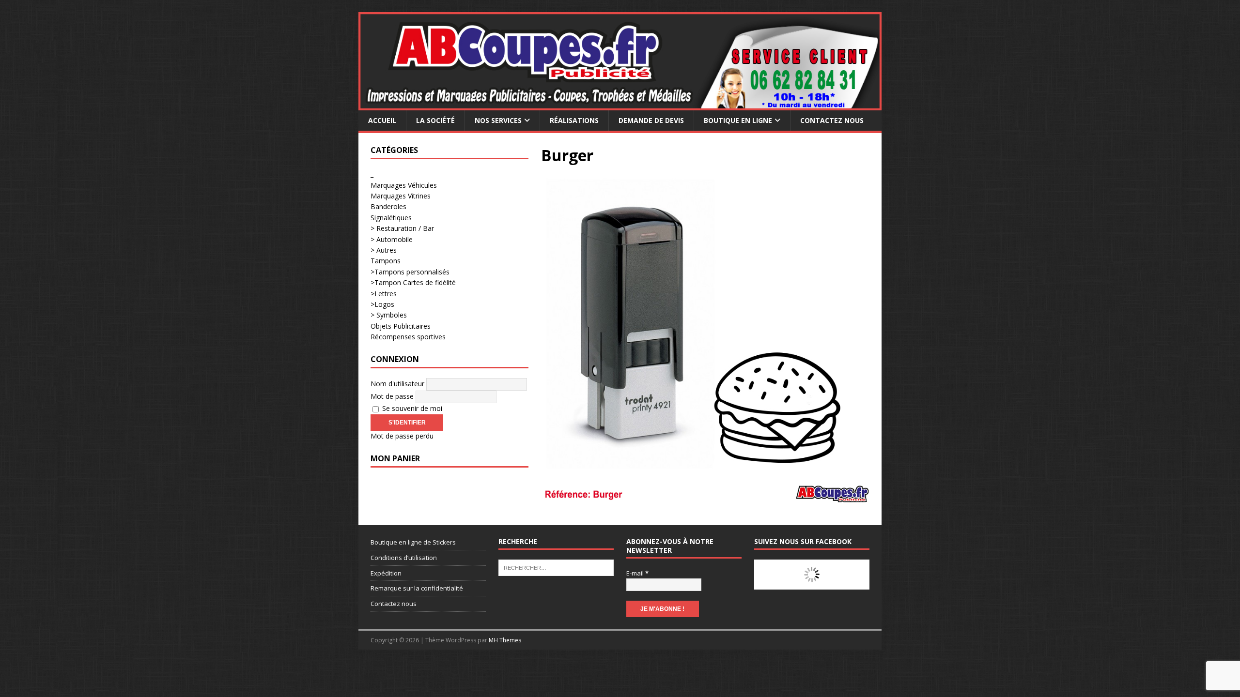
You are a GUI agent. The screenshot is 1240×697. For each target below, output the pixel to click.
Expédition (386, 573)
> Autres (384, 250)
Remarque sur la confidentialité (417, 588)
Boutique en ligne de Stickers (413, 542)
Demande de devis (651, 120)
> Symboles (389, 314)
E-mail (637, 573)
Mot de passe (392, 396)
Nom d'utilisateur (397, 383)
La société (435, 120)
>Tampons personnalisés (410, 271)
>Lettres (384, 293)
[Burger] (705, 497)
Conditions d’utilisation (404, 557)
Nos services (498, 120)
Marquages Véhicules (404, 185)
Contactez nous (832, 120)
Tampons (386, 260)
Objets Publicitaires (401, 326)
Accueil (382, 120)
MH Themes (505, 640)
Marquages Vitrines (401, 195)
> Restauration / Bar (402, 228)
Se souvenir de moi (411, 408)
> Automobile (392, 239)
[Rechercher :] (556, 567)
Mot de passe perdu (402, 435)
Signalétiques (391, 217)
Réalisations (574, 120)
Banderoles (388, 206)
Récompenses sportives (408, 336)
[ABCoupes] (620, 104)
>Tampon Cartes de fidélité (413, 282)
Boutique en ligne (738, 120)
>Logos (382, 304)
